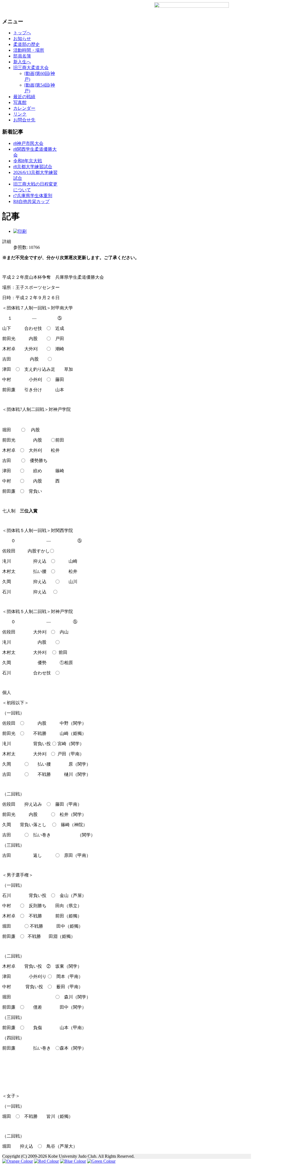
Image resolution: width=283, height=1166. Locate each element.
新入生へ (22, 61)
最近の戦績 (24, 96)
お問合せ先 (24, 120)
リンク (20, 114)
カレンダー (24, 108)
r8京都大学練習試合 (32, 166)
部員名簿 (22, 56)
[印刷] (20, 231)
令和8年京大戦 (27, 160)
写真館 (20, 102)
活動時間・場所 (28, 50)
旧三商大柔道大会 (31, 67)
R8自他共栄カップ (31, 201)
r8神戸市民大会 (28, 143)
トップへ (22, 32)
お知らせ (22, 38)
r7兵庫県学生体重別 (32, 195)
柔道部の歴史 (26, 44)
